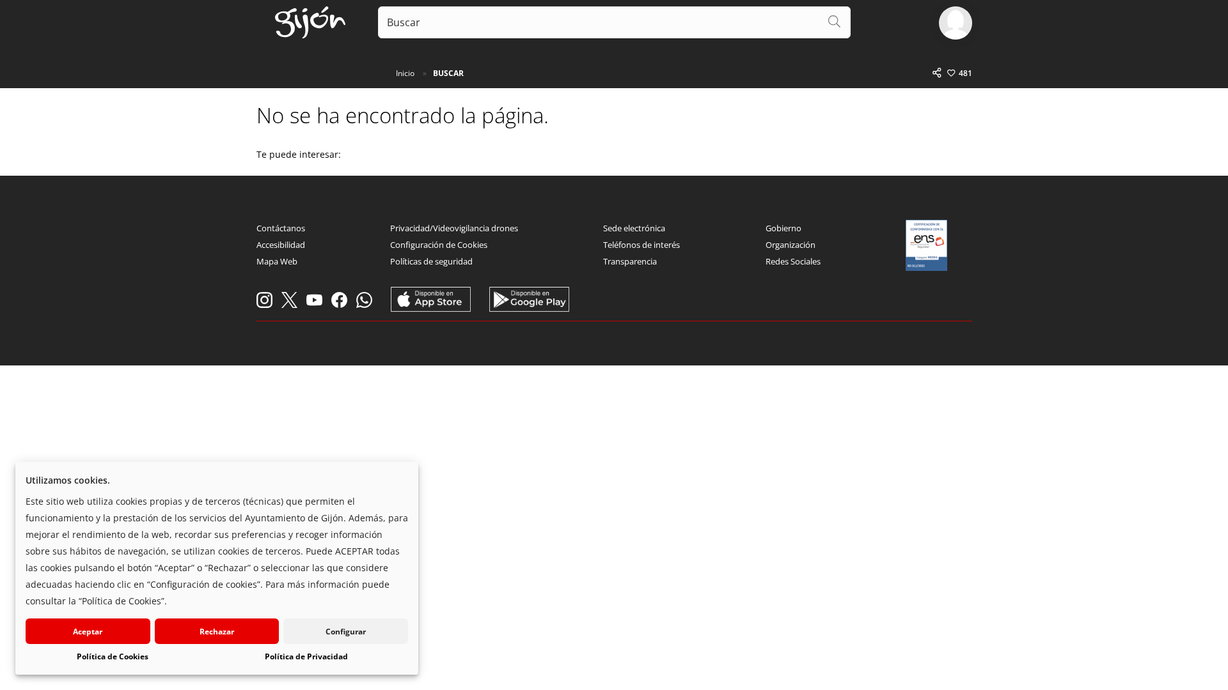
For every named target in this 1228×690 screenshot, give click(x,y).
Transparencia (630, 261)
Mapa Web (276, 261)
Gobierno (783, 228)
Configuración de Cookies (438, 244)
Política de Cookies (112, 656)
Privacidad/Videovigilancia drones (454, 228)
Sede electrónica (634, 228)
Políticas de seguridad (431, 261)
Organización (790, 244)
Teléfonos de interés (641, 244)
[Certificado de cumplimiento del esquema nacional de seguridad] (927, 245)
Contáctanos (280, 228)
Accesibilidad (280, 244)
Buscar (448, 73)
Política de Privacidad (306, 656)
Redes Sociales (793, 261)
